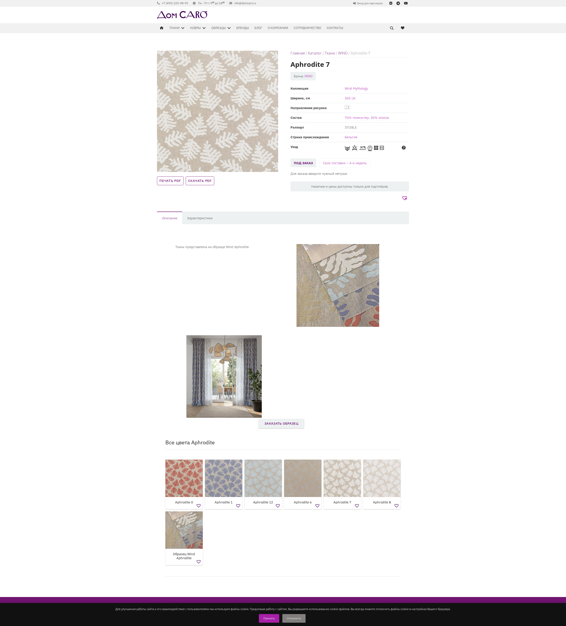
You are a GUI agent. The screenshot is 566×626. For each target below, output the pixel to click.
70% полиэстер (357, 118)
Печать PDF (170, 181)
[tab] (169, 218)
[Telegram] (398, 3)
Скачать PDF (200, 181)
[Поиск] (391, 28)
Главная (298, 53)
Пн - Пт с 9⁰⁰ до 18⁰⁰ (211, 3)
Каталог (315, 53)
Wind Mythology (356, 88)
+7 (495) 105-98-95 (175, 3)
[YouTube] (405, 3)
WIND (343, 53)
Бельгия (351, 137)
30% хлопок (380, 118)
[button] (405, 198)
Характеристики (200, 218)
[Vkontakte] (390, 3)
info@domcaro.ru (245, 3)
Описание (169, 218)
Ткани (330, 53)
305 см (350, 98)
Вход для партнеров (370, 3)
